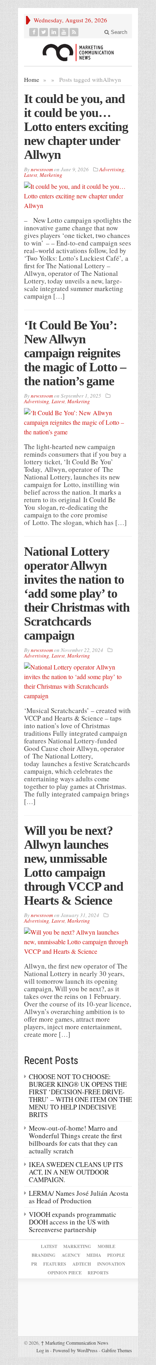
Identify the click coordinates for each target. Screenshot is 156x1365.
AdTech (81, 1264)
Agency (71, 1255)
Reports (98, 1273)
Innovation (111, 1264)
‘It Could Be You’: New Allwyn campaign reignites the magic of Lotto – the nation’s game (75, 353)
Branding (44, 1255)
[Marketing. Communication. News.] (78, 52)
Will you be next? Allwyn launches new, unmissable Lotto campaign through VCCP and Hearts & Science (73, 865)
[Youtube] (64, 32)
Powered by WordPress (75, 1350)
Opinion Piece (65, 1273)
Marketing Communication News (74, 1342)
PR (34, 1264)
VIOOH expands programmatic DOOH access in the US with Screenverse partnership (72, 1222)
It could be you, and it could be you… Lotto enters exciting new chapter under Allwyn (76, 126)
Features (54, 1264)
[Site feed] (74, 32)
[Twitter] (44, 32)
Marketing (51, 174)
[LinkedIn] (54, 32)
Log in (42, 1350)
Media (93, 1255)
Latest (30, 174)
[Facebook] (34, 32)
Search (118, 32)
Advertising (111, 169)
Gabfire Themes (117, 1350)
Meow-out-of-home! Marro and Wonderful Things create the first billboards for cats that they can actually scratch (75, 1139)
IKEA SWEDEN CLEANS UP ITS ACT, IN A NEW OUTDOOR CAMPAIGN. (76, 1172)
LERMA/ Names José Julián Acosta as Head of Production (78, 1197)
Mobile (106, 1246)
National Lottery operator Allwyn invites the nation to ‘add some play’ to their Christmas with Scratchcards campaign (77, 593)
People (116, 1255)
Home (31, 79)
